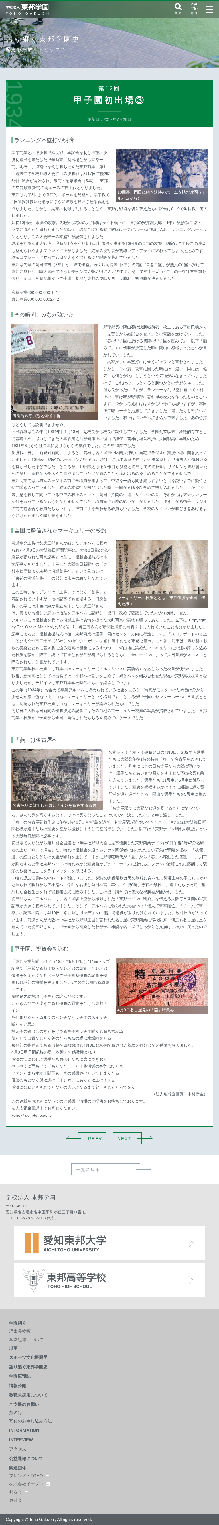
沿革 (13, 1347)
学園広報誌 (20, 1376)
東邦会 (15, 1500)
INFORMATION (24, 1430)
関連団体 (17, 1467)
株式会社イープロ (26, 1483)
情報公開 (17, 1385)
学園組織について (26, 1339)
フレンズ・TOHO (26, 1475)
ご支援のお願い (24, 1404)
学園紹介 (17, 1323)
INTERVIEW (21, 1439)
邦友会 (15, 1492)
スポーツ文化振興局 (28, 1357)
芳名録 (15, 1412)
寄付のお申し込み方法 (30, 1420)
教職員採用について (28, 1394)
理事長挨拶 (20, 1331)
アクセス (17, 1449)
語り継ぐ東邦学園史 (28, 1366)
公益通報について (26, 1458)
